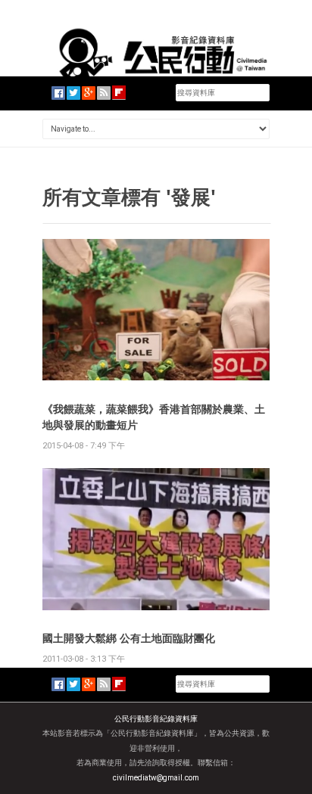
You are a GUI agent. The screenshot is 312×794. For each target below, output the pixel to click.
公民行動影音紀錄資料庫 (156, 719)
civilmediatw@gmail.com (156, 778)
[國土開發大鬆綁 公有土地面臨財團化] (156, 538)
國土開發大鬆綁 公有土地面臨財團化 (128, 638)
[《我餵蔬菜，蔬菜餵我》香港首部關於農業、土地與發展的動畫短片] (156, 309)
